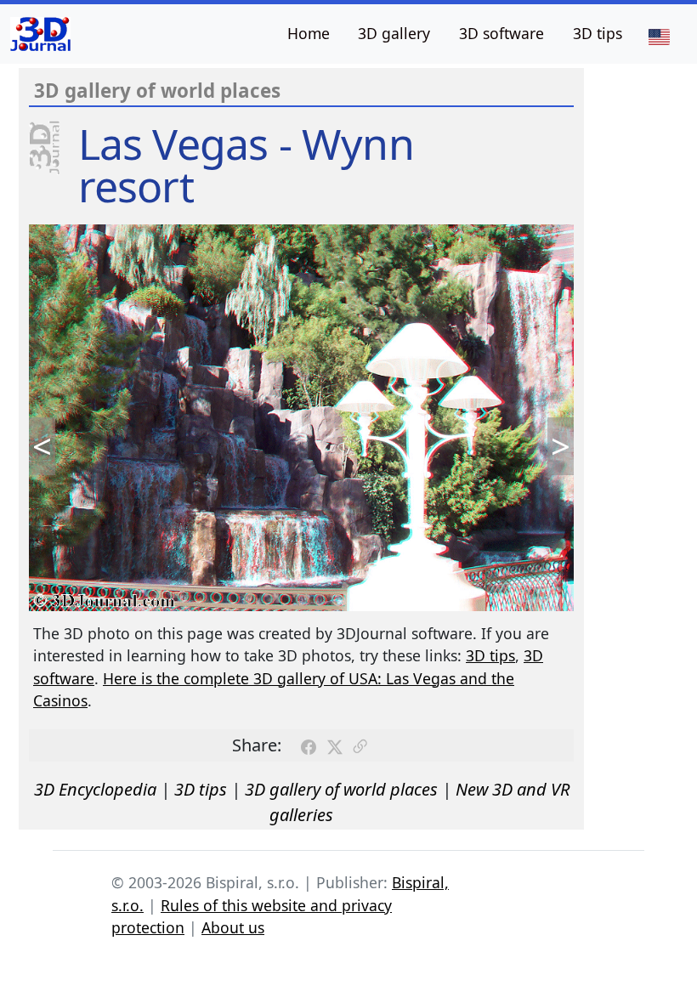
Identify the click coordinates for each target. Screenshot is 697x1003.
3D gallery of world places (341, 789)
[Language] (658, 36)
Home (308, 33)
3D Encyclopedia (95, 789)
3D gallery (394, 33)
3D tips (597, 33)
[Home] (40, 34)
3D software (501, 33)
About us (232, 927)
